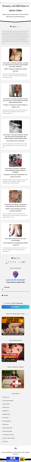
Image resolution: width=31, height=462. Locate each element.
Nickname (7, 287)
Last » (23, 262)
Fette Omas (12, 66)
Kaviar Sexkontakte (7, 427)
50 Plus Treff (6, 63)
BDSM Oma (22, 168)
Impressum (3, 461)
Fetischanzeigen (23, 64)
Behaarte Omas (6, 414)
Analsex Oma (8, 64)
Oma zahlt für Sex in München (15, 141)
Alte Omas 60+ (16, 168)
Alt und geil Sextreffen (16, 63)
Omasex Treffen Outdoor (15, 102)
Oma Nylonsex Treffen (8, 434)
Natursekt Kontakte (20, 170)
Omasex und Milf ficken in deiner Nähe (15, 8)
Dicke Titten (15, 64)
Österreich (19, 66)
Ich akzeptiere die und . (13, 303)
